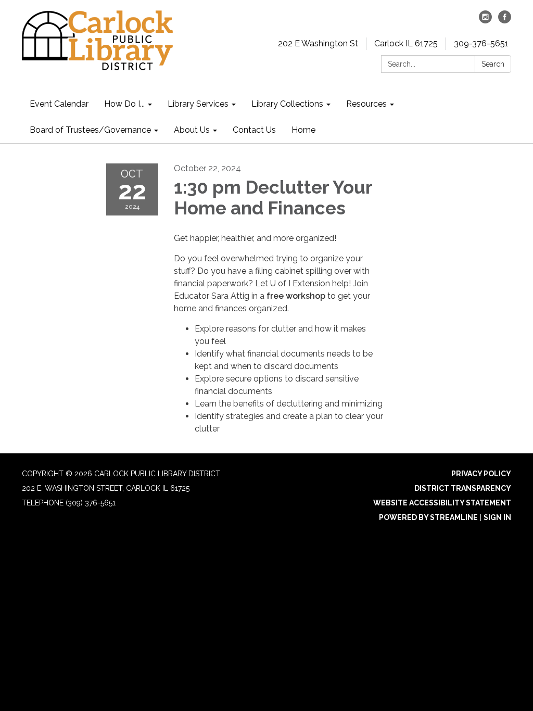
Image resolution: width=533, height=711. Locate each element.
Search (492, 64)
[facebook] (504, 21)
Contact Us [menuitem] (254, 130)
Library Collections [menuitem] (287, 104)
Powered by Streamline (428, 517)
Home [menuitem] (303, 130)
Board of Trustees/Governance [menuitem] (90, 130)
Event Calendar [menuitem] (59, 104)
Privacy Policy (481, 473)
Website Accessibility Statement (442, 503)
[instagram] (485, 21)
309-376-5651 (481, 43)
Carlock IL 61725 (406, 43)
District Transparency (462, 488)
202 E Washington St (318, 43)
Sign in (497, 517)
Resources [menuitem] (366, 104)
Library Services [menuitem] (198, 104)
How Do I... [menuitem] (124, 104)
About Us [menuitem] (192, 130)
